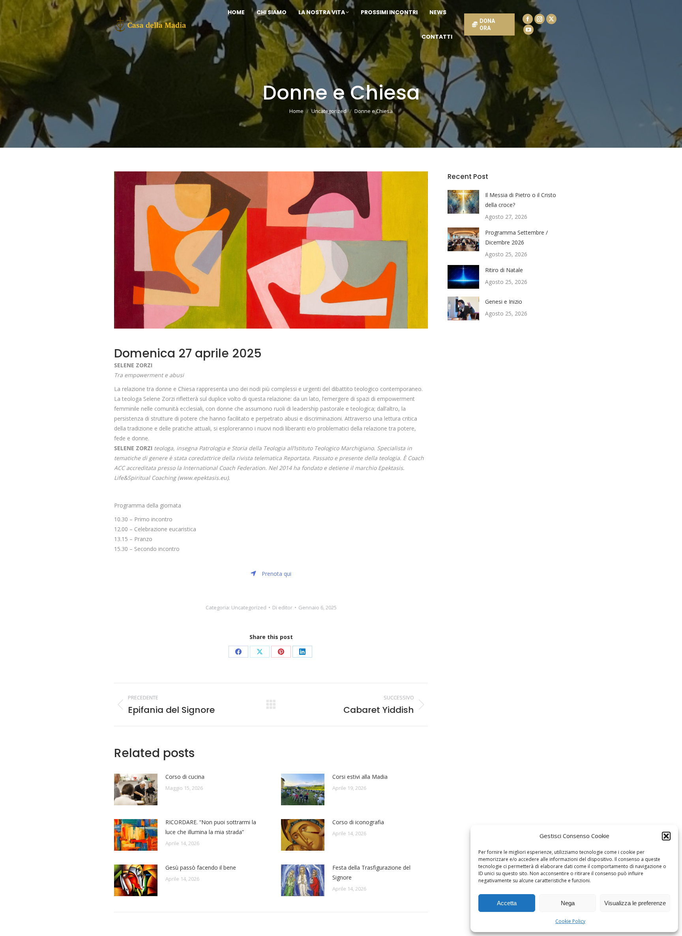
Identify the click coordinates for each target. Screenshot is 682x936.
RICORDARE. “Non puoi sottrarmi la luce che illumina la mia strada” (210, 827)
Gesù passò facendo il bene (200, 867)
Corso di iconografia (358, 822)
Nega (568, 903)
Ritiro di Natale (504, 270)
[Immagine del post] (135, 789)
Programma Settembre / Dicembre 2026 (516, 237)
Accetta (507, 903)
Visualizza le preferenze (635, 903)
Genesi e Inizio (503, 301)
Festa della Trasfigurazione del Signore (371, 872)
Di (282, 607)
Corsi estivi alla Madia (360, 776)
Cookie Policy (570, 921)
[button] (666, 836)
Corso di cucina (184, 776)
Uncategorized (248, 607)
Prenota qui (276, 573)
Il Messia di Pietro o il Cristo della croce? (520, 200)
